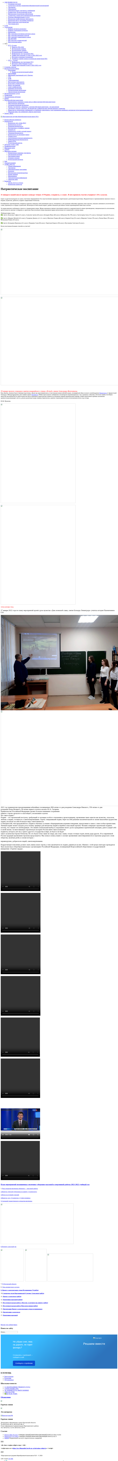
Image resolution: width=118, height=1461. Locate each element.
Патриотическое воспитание (17, 90)
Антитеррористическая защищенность (20, 138)
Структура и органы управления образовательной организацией (28, 5)
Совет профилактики (14, 87)
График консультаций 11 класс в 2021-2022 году (27, 55)
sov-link (10, 1458)
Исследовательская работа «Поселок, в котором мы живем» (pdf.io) (25, 1303)
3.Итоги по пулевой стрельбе (10, 1195)
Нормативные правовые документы (19, 153)
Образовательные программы (17, 169)
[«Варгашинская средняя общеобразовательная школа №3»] (20, 116)
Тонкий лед (11, 129)
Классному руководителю (16, 83)
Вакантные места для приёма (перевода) (20, 20)
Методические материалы (16, 103)
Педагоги (11, 171)
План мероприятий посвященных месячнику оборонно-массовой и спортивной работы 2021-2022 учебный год (45, 1184)
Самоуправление (13, 80)
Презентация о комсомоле (11, 1312)
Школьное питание (10, 151)
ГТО (9, 77)
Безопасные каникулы (15, 184)
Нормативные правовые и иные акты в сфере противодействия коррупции (31, 102)
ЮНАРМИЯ (12, 73)
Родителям (7, 1378)
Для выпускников (10, 163)
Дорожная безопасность (15, 133)
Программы (12, 70)
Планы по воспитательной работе (22, 72)
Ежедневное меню (14, 156)
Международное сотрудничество (18, 22)
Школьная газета (9, 148)
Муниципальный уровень (20, 52)
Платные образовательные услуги (19, 17)
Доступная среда (13, 24)
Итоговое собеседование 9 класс (22, 63)
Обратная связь (13, 179)
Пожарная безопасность (15, 126)
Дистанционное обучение (12, 97)
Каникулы (7, 181)
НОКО (6, 98)
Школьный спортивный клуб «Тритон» (20, 75)
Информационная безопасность (18, 139)
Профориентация (9, 146)
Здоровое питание (14, 158)
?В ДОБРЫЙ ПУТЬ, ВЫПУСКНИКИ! (16, 1390)
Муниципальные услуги (12, 93)
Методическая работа (15, 42)
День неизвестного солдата (10, 1287)
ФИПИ (6, 1438)
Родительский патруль (15, 143)
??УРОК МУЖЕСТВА (11, 1388)
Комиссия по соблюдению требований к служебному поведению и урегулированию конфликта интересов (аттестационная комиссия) (50, 110)
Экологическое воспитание (16, 92)
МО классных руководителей (17, 40)
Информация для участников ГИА (22, 53)
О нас (6, 25)
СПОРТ (6, 149)
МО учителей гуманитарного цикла (19, 37)
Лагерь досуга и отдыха (15, 183)
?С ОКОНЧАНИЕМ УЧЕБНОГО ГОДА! (17, 1387)
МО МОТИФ (12, 39)
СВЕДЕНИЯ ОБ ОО (10, 2)
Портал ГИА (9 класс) (11, 1435)
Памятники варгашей (10, 1315)
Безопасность (8, 121)
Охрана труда (12, 136)
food (5, 161)
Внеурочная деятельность (16, 82)
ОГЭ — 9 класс (13, 60)
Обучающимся (9, 1380)
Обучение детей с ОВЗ (11, 144)
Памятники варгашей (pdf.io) (12, 1299)
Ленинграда (103, 393)
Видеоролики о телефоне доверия (18, 128)
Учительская (8, 27)
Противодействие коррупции (13, 100)
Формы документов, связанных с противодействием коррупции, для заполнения (33, 107)
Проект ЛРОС (8, 113)
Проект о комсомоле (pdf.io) (12, 1296)
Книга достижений (14, 85)
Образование (12, 9)
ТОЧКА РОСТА (9, 164)
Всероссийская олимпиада (12, 119)
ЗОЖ (9, 78)
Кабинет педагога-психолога (17, 29)
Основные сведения (14, 4)
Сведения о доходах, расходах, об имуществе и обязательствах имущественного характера (36, 108)
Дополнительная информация (17, 178)
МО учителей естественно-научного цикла (21, 34)
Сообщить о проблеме (24, 1363)
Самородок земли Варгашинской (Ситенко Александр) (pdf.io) (23, 1293)
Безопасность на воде (15, 124)
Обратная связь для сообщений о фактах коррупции (24, 112)
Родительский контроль (15, 159)
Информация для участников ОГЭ (22, 62)
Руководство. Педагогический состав (20, 12)
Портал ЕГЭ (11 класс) (11, 1436)
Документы (11, 7)
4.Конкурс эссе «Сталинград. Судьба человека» (16, 1198)
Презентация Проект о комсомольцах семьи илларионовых (22, 1309)
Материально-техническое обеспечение (20, 14)
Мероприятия (12, 176)
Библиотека (11, 32)
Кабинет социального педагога (18, 30)
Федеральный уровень (19, 49)
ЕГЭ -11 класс (12, 45)
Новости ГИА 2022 (18, 47)
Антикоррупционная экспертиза (18, 105)
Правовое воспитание (15, 88)
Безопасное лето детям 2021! (17, 123)
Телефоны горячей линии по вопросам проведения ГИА (29, 58)
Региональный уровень (19, 50)
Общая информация (14, 166)
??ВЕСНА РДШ (9, 1392)
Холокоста (34, 394)
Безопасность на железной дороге (18, 134)
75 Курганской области (9, 1284)
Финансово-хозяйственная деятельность (20, 19)
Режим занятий (13, 174)
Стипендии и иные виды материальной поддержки (24, 15)
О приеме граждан (10, 67)
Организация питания (15, 154)
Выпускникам (8, 1376)
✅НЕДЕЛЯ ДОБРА (10, 1394)
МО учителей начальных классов (18, 35)
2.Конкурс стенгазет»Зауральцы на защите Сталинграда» (19, 1191)
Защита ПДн (12, 141)
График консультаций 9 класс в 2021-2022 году (26, 65)
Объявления (8, 95)
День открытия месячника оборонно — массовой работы (20, 1188)
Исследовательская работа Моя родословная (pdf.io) (20, 1306)
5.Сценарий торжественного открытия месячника (16, 1201)
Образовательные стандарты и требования (21, 10)
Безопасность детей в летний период (19, 131)
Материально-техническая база (18, 173)
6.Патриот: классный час (8, 1246)
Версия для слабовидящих (9, 1324)
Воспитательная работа (11, 68)
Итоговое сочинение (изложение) (22, 57)
